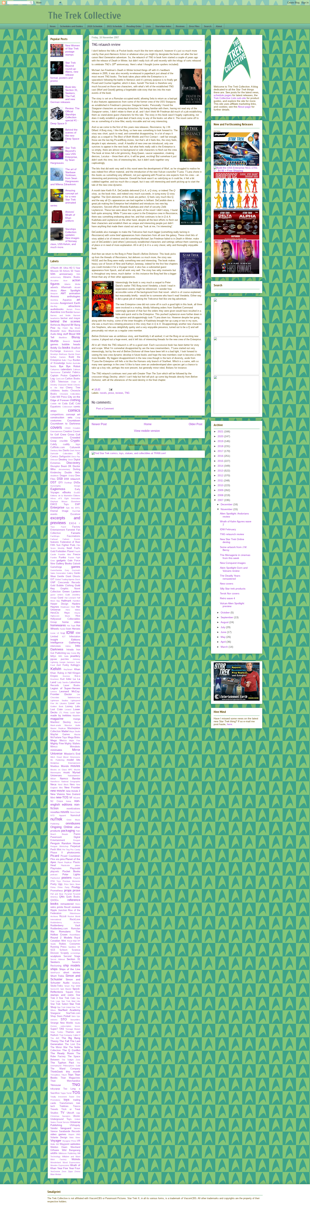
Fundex (53, 557)
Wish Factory (58, 1159)
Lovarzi (68, 709)
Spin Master (65, 989)
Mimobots (75, 746)
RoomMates (75, 935)
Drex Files (194, 26)
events (53, 514)
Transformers (66, 1103)
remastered (67, 903)
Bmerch (66, 341)
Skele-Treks (56, 986)
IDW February (228, 529)
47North (54, 268)
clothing (75, 400)
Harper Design (59, 604)
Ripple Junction (58, 910)
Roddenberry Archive (65, 922)
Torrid (68, 1093)
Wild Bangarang (71, 1150)
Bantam (77, 312)
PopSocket (55, 878)
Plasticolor (65, 865)
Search (207, 26)
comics (74, 410)
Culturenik (75, 447)
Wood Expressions (71, 1162)
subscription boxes (70, 1026)
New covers (226, 583)
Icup (62, 633)
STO (64, 1019)
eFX (60, 498)
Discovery (73, 462)
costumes (55, 420)
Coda (64, 403)
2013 (221, 470)
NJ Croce (56, 801)
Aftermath (66, 287)
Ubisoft (70, 1113)
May (223, 636)
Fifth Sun (55, 545)
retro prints (56, 907)
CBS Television (59, 381)
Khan (77, 669)
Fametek (70, 530)
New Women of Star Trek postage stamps (72, 50)
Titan (70, 1074)
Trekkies (64, 1106)
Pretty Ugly (56, 884)
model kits (73, 759)
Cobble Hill (55, 404)
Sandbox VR (74, 947)
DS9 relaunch (72, 478)
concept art (73, 414)
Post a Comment (105, 408)
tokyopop (55, 1089)
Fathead (54, 539)
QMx (62, 896)
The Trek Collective (84, 15)
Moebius (54, 766)
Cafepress (55, 369)
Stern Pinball (64, 1016)
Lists (148, 26)
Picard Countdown (70, 856)
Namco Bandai (70, 778)
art (78, 299)
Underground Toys (61, 1119)
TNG (127, 393)
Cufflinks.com (57, 447)
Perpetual (75, 846)
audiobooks (57, 309)
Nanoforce (55, 781)
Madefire (76, 715)
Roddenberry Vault (65, 925)
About (219, 26)
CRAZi (68, 428)
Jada (66, 656)
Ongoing (56, 827)
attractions (74, 306)
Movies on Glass (58, 770)
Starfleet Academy (69, 1010)
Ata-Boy (53, 306)
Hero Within (73, 610)
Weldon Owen (58, 1147)
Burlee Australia (73, 363)
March (225, 646)
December (227, 504)
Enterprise (57, 507)
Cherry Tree (73, 387)
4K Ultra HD (65, 268)
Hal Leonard (70, 598)
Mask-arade (55, 725)
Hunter (63, 629)
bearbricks (55, 318)
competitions (57, 414)
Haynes (54, 606)
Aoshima (54, 300)
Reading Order (133, 26)
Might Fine (74, 740)
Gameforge (56, 567)
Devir (70, 460)
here (229, 724)
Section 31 (73, 959)
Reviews (180, 26)
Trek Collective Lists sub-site (230, 98)
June (224, 632)
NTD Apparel (58, 815)
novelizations (73, 808)
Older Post (195, 424)
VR (78, 1141)
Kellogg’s (75, 665)
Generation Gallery (64, 573)
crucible (64, 441)
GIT (52, 579)
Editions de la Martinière (61, 495)
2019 (221, 441)
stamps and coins (62, 994)
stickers (53, 1020)
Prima (52, 887)
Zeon (64, 1171)
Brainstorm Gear (72, 351)
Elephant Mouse (58, 501)
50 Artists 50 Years (70, 271)
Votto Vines (74, 1137)
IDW (70, 632)
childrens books (59, 390)
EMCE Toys (59, 504)
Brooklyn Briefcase (58, 354)
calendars (66, 369)
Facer (63, 527)
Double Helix (72, 472)
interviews (55, 646)
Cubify (53, 444)
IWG (60, 656)
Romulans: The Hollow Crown (65, 933)
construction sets (61, 417)
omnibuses (73, 823)
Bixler (64, 331)
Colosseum (67, 407)
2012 (221, 475)
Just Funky (62, 665)
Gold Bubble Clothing (62, 585)
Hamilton (76, 601)
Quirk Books (73, 897)
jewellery (75, 656)
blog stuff (62, 333)
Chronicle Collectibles (70, 394)
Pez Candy (75, 849)
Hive (78, 616)
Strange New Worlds (61, 1023)
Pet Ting (66, 849)
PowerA (76, 878)
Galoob (76, 563)
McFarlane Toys (58, 737)
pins (62, 859)
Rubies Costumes (69, 944)
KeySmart (68, 669)
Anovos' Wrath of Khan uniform (70, 216)
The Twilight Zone (71, 1060)
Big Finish (63, 328)
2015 (221, 460)
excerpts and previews (65, 520)
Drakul (71, 476)
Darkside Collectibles (61, 453)
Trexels (54, 1109)
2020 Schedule (94, 26)
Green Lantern (71, 591)
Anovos (54, 296)
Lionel (71, 703)
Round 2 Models (61, 937)
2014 (221, 465)
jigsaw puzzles (59, 659)
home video (71, 622)
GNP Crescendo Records (65, 582)
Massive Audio (72, 725)
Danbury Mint (56, 450)
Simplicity (76, 983)
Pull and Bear (56, 894)
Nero (72, 784)
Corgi (78, 418)
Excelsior (75, 514)
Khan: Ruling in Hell (61, 673)
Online (68, 827)
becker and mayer (70, 318)
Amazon (54, 293)
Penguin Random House (65, 843)
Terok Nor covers (229, 593)
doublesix (54, 476)
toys (66, 1099)
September (227, 617)
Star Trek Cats (67, 998)
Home (148, 424)
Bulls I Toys (67, 360)
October (226, 612)
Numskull (75, 815)
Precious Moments (71, 881)
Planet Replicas (65, 862)
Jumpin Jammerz (67, 662)
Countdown (73, 420)
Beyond (65, 324)
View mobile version (147, 430)
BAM (63, 312)
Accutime (54, 280)
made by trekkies (60, 715)
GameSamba (56, 570)
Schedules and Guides (71, 26)
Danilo (66, 450)
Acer (65, 280)
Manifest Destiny (60, 722)
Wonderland (55, 1162)
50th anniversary (61, 273)
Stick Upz (75, 1016)
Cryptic (75, 440)
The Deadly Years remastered (230, 577)
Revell (67, 907)
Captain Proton (58, 375)
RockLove (75, 919)
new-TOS (62, 797)
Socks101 (54, 989)
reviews (119, 393)
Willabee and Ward (71, 1156)
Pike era (54, 859)
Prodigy (76, 887)
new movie (57, 790)
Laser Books (72, 685)
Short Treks (57, 975)
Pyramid (68, 894)
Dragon (63, 475)
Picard (54, 855)
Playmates (56, 868)
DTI (60, 482)
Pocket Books (71, 871)
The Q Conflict (71, 1050)
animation (74, 293)
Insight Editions (65, 639)
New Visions (57, 794)
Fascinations (73, 536)
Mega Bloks (74, 737)
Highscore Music (60, 616)
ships (54, 969)
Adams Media (72, 284)
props (68, 890)
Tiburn (64, 1075)
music (66, 772)
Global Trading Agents (64, 579)
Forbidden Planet (65, 551)
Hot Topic (71, 626)
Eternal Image (59, 511)
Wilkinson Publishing (67, 1153)
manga (76, 719)
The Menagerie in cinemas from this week (235, 556)
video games (58, 1134)
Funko (62, 557)
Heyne (77, 613)
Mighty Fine (57, 743)
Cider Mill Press (58, 397)
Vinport (71, 1134)
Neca (53, 784)
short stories (71, 972)
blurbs (54, 341)
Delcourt (54, 460)
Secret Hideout (57, 959)
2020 (221, 436)
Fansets (75, 532)
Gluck (77, 579)
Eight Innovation (72, 498)
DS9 (60, 478)
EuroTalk (76, 511)
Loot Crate (56, 709)
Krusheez (54, 679)
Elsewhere (75, 501)
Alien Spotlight (70, 290)
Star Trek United (64, 1007)
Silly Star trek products (232, 588)
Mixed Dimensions (71, 757)
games (75, 566)
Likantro (63, 703)
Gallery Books (64, 563)
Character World (65, 385)
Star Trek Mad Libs (70, 1001)
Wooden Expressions (59, 1165)
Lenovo (53, 691)
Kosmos (66, 676)
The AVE (54, 1038)
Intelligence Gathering (65, 642)
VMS (78, 1134)
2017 (221, 451)
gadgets (61, 560)
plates (77, 865)
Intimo (68, 646)
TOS (76, 1092)
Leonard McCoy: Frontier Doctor (65, 693)
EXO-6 (72, 523)
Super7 (54, 1029)
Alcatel (77, 287)
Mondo (65, 766)
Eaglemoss (57, 489)
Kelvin (55, 669)
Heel (73, 607)
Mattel (65, 731)
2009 (221, 490)
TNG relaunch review (232, 534)
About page (244, 106)
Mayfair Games (60, 734)
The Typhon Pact (62, 1062)
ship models (71, 965)
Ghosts (76, 576)
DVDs (77, 482)
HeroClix (54, 613)
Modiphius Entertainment (65, 763)
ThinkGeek (56, 1071)
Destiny (63, 459)
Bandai (69, 312)
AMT (63, 293)
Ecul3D (77, 492)
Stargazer (55, 1013)
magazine (56, 718)
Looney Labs (72, 706)
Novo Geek (75, 812)
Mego (53, 740)
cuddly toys (71, 444)
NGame (76, 798)
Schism (63, 950)
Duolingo (68, 483)
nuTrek (56, 819)
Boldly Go (56, 347)
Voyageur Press (69, 1141)
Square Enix (73, 992)
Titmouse (55, 1085)
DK (69, 466)
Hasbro (76, 603)
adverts (54, 287)
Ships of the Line (69, 969)
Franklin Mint (64, 554)
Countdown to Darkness (65, 423)
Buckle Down (74, 354)
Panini (77, 834)
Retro (77, 904)
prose (111, 393)
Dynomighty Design (65, 486)
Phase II (56, 852)
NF (70, 797)
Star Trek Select (59, 1004)
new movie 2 (73, 790)
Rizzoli (62, 916)
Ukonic (76, 1116)
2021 (221, 431)
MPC (70, 770)
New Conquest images (233, 562)
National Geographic (70, 781)
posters (67, 877)
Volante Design (58, 1137)
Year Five (62, 1168)
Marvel (77, 722)
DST (53, 482)
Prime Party (63, 887)
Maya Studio (74, 731)
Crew (63, 434)
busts (53, 366)
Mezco (63, 740)
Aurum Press (73, 309)
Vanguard (65, 1128)
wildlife (53, 1153)
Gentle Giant (64, 576)
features (54, 542)
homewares (58, 625)
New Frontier (72, 787)
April (223, 641)
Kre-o (77, 676)
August (225, 622)
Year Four (74, 1168)
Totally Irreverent (58, 1097)
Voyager (55, 1140)
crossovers (56, 437)
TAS (61, 1028)
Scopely (64, 953)
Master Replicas (58, 728)
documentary (64, 469)
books (66, 347)
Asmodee (54, 303)
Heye (67, 613)
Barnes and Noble (60, 315)
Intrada (70, 649)
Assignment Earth (70, 303)
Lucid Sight (75, 712)
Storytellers (75, 1020)
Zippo (70, 1171)
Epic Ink (70, 508)
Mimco (53, 746)
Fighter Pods (69, 545)
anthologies (73, 296)
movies (75, 766)
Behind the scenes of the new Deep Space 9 (72, 135)
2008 (221, 495)
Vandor (54, 1128)
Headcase (64, 607)
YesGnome (55, 1171)
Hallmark (66, 600)
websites (75, 1144)
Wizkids (76, 1159)
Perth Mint (55, 849)
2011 (221, 480)
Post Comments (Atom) (154, 445)
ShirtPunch (55, 973)
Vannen (77, 1128)
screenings (75, 953)
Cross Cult (74, 434)
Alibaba (53, 291)
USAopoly (75, 1125)
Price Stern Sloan (72, 884)
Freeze (76, 554)
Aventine (55, 312)
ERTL (77, 508)
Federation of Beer (70, 542)
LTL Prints (64, 712)
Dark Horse (75, 450)
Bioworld (54, 331)
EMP (77, 504)
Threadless (55, 1075)
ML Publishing (57, 760)
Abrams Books (71, 277)
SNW (78, 986)
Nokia (68, 801)
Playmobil (75, 868)
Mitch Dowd (56, 757)
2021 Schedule (114, 26)
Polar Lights (71, 874)
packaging (68, 830)
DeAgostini (65, 456)
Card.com (60, 379)
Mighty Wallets (72, 743)
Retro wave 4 (227, 598)
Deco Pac (75, 456)
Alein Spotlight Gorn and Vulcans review (234, 569)
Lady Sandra (63, 682)
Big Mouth (75, 328)
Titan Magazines (70, 1078)
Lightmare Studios (59, 700)
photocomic (73, 852)
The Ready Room (62, 1053)
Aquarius (67, 300)
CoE (71, 403)
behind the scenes (65, 321)
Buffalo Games (58, 357)
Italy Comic (71, 653)
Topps (63, 1093)
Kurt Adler (65, 679)
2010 (221, 485)
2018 (221, 446)
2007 (221, 500)
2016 (221, 455)
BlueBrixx (63, 337)
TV (62, 1112)
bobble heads (71, 344)
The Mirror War (58, 1047)
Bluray (76, 337)
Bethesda (55, 325)
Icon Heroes (73, 628)
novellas (55, 812)
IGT (63, 636)
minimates (56, 749)
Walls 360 (54, 1144)
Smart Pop (69, 986)
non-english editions (65, 802)
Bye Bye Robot (69, 366)
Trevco (76, 1106)
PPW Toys (55, 881)
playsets (54, 871)
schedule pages (223, 95)
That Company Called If (69, 1035)
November (227, 509)
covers (56, 427)
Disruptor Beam (58, 466)
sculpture (55, 956)
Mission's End (72, 753)
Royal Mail (72, 941)
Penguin (76, 840)
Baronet (76, 315)
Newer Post (99, 424)
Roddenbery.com (59, 928)
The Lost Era (72, 1044)
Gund (60, 597)
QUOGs (54, 900)
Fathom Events (71, 539)
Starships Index (163, 26)
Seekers (55, 962)
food (69, 548)
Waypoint (64, 1144)
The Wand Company (65, 1068)
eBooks (66, 492)
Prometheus (56, 890)
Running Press (58, 947)
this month (73, 1071)
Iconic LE (54, 633)
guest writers (56, 595)
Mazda (77, 734)
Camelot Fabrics (71, 372)
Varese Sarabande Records (65, 1131)
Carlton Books (72, 378)
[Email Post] (110, 389)
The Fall (64, 1041)
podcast (53, 874)
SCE (52, 950)
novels (103, 393)
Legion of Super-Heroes (65, 688)
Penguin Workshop (59, 846)
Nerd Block (63, 784)
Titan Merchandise (65, 1081)
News (53, 26)
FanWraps (55, 536)
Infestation (74, 636)
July (223, 627)
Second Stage (72, 956)
